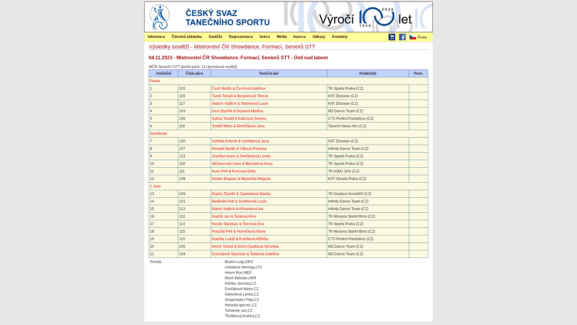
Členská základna (187, 37)
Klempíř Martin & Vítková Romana (239, 149)
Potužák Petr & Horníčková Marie (239, 231)
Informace (156, 37)
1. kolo (155, 186)
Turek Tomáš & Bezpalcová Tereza (240, 96)
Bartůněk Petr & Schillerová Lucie (239, 201)
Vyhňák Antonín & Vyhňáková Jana (240, 141)
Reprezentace (241, 37)
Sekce (264, 37)
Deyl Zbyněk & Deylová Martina (237, 111)
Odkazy (319, 37)
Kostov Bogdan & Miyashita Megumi (241, 179)
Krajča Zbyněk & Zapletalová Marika (241, 194)
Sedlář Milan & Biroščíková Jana (238, 126)
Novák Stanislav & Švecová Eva (238, 224)
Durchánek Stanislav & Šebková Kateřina (245, 254)
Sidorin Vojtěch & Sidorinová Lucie (240, 103)
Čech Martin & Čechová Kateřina (238, 88)
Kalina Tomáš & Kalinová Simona (239, 118)
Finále (155, 81)
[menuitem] (421, 37)
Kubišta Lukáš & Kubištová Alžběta (240, 239)
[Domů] (160, 31)
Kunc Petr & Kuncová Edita (234, 171)
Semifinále (158, 134)
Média (282, 37)
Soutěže (215, 37)
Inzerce (299, 37)
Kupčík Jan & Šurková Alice (234, 216)
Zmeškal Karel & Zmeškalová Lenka (241, 156)
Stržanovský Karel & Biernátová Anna (242, 164)
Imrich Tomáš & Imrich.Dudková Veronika (245, 246)
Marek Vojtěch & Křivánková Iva (237, 209)
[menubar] (421, 37)
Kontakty (340, 37)
